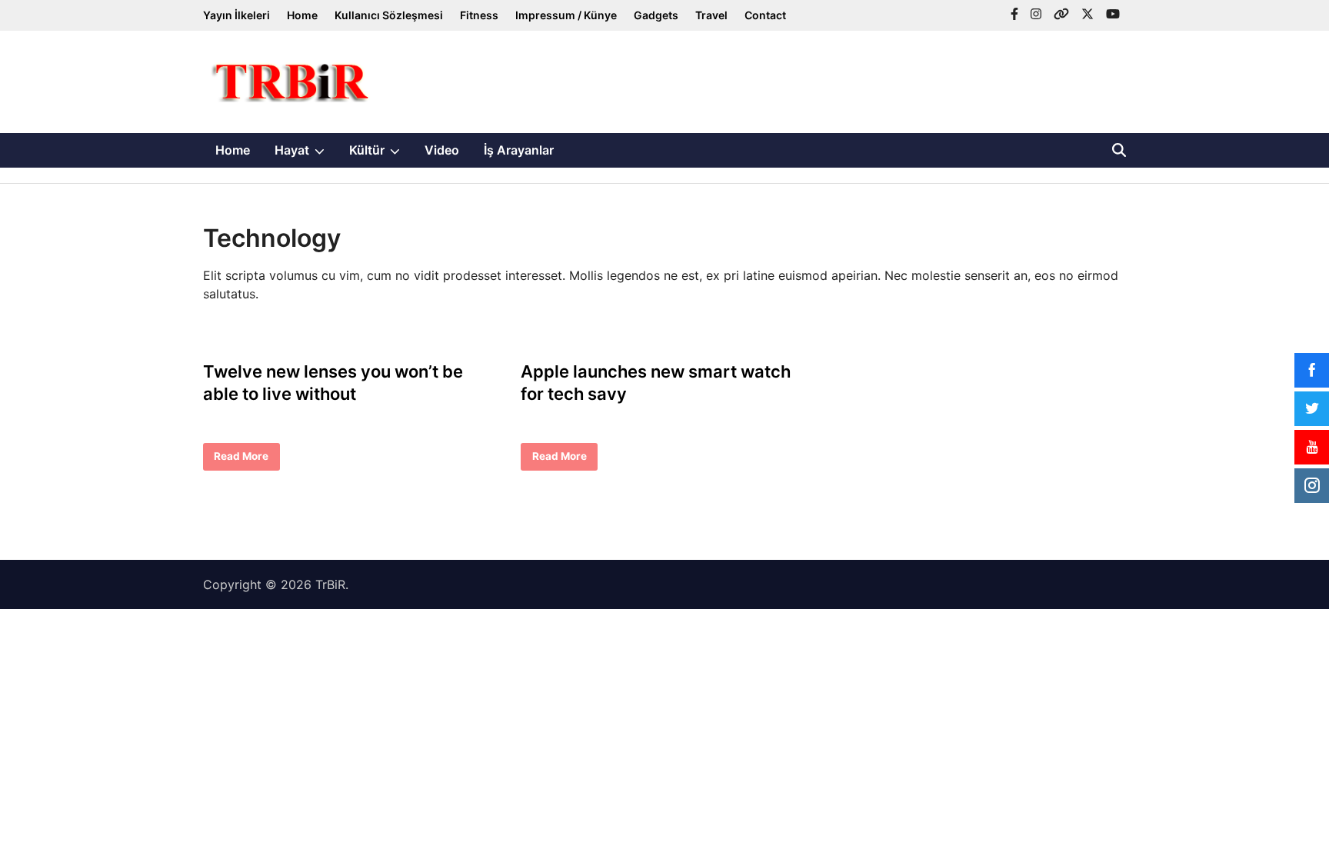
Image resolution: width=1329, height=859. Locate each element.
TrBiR (330, 584)
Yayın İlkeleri (236, 15)
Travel (711, 15)
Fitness (479, 15)
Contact (765, 15)
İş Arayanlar (519, 150)
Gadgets (656, 15)
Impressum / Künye (566, 15)
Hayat (306, 155)
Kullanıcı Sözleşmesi (389, 15)
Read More (240, 460)
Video (442, 150)
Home (302, 15)
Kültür (380, 155)
